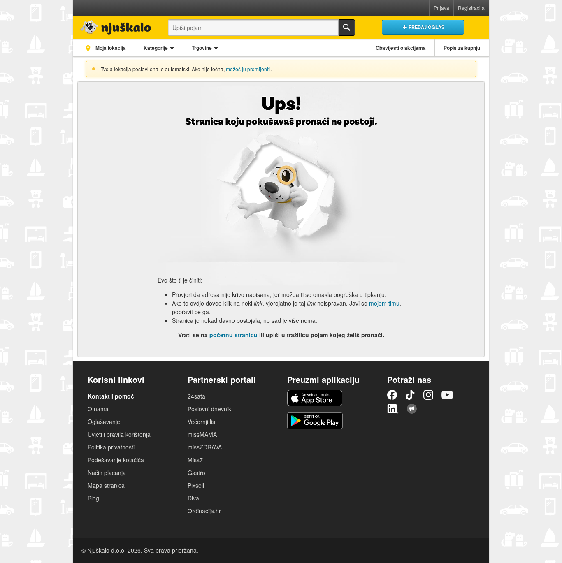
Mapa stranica (106, 485)
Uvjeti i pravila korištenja (119, 434)
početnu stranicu (233, 335)
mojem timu (384, 303)
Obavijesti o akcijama (401, 47)
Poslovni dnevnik (209, 409)
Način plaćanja (107, 472)
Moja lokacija (110, 47)
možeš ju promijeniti (248, 68)
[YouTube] (447, 395)
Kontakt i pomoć (111, 396)
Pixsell (196, 485)
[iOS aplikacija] (314, 398)
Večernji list (202, 421)
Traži (347, 27)
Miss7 (195, 460)
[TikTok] (410, 395)
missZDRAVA (205, 447)
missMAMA (202, 434)
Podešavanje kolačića (116, 460)
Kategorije (156, 47)
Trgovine (202, 47)
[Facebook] (392, 395)
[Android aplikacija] (315, 420)
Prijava (441, 7)
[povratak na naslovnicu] (113, 25)
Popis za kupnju (462, 47)
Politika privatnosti (111, 447)
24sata (196, 396)
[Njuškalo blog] (412, 409)
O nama (98, 409)
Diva (193, 498)
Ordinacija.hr (204, 511)
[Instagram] (428, 395)
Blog (93, 498)
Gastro (196, 472)
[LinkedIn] (393, 409)
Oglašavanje (104, 421)
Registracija (471, 7)
